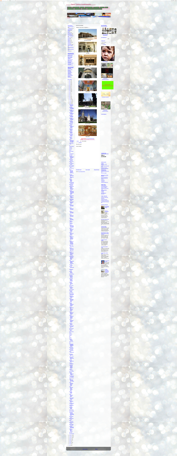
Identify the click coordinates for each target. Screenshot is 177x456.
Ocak (70, 443)
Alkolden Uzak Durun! (71, 162)
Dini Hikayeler (70, 33)
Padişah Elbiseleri (71, 221)
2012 (69, 97)
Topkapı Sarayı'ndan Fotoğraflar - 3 (71, 212)
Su (69, 145)
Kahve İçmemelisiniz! (71, 352)
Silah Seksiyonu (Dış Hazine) (71, 376)
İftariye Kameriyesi (71, 420)
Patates (70, 335)
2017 (69, 91)
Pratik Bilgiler (70, 44)
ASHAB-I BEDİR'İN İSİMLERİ (104, 190)
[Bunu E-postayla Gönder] (82, 141)
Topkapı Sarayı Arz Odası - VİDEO (71, 202)
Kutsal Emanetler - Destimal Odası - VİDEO (71, 384)
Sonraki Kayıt (78, 169)
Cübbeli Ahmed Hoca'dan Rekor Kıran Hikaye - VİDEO (71, 258)
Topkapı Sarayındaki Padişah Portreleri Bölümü (71, 317)
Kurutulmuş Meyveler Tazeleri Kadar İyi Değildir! (71, 366)
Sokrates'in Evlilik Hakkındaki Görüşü (104, 226)
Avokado (70, 147)
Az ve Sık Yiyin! (71, 168)
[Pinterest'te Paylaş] (85, 141)
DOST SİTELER (96, 7)
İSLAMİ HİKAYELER (71, 49)
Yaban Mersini (71, 153)
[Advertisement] (84, 22)
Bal (69, 336)
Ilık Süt (70, 337)
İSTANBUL (80, 142)
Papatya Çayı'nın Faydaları (71, 340)
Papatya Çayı (71, 341)
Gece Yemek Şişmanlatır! (71, 350)
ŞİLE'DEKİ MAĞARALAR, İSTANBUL (71, 108)
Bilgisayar (69, 32)
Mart (70, 441)
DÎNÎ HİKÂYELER (105, 61)
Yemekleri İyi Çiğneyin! (71, 160)
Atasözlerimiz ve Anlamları (70, 30)
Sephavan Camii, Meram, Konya (70, 55)
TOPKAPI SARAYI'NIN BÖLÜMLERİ (71, 427)
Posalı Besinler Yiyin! (71, 167)
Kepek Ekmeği (71, 328)
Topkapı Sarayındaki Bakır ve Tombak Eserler (71, 230)
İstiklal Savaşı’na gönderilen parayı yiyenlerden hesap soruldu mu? (105, 170)
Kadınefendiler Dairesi (71, 405)
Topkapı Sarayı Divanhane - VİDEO (71, 200)
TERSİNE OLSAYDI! (105, 79)
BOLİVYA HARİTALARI (69, 76)
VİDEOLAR (102, 7)
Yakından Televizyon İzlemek (71, 287)
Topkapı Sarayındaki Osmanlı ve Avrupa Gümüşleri (71, 253)
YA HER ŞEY (105, 78)
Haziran (71, 437)
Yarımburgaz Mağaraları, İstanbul (71, 105)
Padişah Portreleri (71, 223)
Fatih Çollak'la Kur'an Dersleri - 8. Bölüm (104, 187)
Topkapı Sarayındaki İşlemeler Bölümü (71, 313)
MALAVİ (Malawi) (70, 75)
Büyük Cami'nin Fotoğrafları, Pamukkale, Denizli (70, 62)
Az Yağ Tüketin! (71, 165)
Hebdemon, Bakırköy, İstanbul (71, 130)
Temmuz (71, 436)
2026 (69, 80)
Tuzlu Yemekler (71, 289)
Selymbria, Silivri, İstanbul (70, 138)
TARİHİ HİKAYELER (71, 47)
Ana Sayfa (69, 7)
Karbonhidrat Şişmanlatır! (71, 348)
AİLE (68, 31)
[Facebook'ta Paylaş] (84, 141)
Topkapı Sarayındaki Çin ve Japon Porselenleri (71, 226)
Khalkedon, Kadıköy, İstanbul (71, 132)
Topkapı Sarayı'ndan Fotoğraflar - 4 (71, 215)
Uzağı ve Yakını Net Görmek (71, 294)
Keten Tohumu (71, 331)
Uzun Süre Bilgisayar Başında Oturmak (71, 276)
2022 (69, 85)
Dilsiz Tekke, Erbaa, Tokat (105, 219)
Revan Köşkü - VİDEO (71, 417)
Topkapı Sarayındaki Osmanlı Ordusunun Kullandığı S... (71, 238)
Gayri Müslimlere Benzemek (103, 193)
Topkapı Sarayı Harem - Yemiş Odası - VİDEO (71, 196)
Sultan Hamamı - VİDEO (71, 403)
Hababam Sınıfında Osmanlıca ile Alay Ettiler (104, 168)
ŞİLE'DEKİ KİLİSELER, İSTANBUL (71, 116)
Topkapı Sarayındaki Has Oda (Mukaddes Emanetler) (71, 242)
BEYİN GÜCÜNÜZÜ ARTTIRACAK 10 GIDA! (71, 140)
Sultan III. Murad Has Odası (71, 401)
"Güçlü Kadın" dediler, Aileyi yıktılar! (107, 207)
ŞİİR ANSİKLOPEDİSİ (88, 7)
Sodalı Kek (102, 198)
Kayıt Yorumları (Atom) (81, 171)
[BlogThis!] (83, 141)
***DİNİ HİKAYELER (70, 26)
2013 (69, 96)
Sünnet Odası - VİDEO (71, 422)
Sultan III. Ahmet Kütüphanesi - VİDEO (71, 373)
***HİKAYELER (70, 28)
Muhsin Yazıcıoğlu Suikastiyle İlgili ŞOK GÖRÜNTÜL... (71, 172)
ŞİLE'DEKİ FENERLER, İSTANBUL (71, 119)
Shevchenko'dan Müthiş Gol (71, 183)
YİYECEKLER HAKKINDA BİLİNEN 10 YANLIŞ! (71, 345)
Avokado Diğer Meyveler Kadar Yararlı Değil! (71, 358)
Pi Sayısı (69, 43)
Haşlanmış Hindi (70, 330)
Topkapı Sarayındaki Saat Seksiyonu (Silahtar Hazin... (71, 309)
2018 (69, 90)
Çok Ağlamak (71, 292)
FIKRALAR (69, 37)
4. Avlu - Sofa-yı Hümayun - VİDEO (71, 398)
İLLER (106, 7)
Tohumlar (70, 148)
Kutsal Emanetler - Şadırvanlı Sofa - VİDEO (71, 380)
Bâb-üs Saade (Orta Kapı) (71, 424)
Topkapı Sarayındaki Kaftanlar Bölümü (71, 320)
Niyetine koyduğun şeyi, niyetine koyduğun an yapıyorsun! (107, 271)
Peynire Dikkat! (71, 371)
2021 (69, 86)
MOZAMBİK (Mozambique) (70, 72)
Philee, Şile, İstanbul (71, 124)
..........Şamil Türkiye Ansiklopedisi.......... (80, 4)
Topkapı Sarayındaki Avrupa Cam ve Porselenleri (71, 249)
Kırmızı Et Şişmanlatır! (71, 363)
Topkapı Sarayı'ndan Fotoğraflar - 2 (71, 209)
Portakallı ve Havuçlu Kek (105, 200)
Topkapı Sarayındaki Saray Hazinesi (71, 233)
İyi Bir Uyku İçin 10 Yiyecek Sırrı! (71, 326)
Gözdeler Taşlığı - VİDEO (70, 392)
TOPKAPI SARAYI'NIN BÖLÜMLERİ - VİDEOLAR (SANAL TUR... (71, 192)
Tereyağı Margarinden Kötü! (71, 361)
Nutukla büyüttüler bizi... (104, 182)
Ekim (70, 102)
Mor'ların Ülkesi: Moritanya (70, 70)
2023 (69, 84)
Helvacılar (70, 432)
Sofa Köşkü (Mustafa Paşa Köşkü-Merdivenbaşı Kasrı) (71, 414)
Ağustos (71, 435)
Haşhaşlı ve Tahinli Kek (104, 197)
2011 (69, 98)
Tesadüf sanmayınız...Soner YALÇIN (104, 164)
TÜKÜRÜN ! (103, 181)
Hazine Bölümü (71, 377)
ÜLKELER (82, 7)
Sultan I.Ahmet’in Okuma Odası (71, 395)
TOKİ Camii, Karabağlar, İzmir (70, 64)
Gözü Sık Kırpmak (70, 265)
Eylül (70, 103)
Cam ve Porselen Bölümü (71, 324)
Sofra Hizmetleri (71, 433)
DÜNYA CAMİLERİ (76, 7)
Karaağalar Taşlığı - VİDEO (71, 408)
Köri (69, 152)
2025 (69, 81)
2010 (69, 445)
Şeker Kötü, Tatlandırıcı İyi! (71, 355)
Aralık (70, 99)
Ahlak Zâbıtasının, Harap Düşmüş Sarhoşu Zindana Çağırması (105, 233)
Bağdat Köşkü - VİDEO (71, 419)
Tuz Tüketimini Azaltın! (71, 164)
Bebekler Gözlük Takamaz (71, 272)
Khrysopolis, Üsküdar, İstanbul (71, 135)
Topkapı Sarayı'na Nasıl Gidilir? (71, 219)
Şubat (70, 442)
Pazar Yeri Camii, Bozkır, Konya (70, 60)
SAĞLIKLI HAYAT (70, 45)
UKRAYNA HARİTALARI (69, 74)
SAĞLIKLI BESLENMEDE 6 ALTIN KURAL (71, 157)
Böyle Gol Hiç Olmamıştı (71, 185)
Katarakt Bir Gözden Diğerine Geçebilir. (71, 279)
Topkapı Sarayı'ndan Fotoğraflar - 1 (71, 205)
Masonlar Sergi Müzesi (107, 211)
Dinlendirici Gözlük (71, 291)
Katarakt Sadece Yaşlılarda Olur (71, 283)
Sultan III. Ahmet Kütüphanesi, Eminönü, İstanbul (71, 304)
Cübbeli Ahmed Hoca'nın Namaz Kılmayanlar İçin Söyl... (71, 188)
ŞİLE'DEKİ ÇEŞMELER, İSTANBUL (71, 113)
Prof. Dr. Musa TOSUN (107, 261)
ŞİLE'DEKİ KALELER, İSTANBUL (71, 121)
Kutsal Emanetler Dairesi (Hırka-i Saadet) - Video (71, 388)
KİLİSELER (69, 42)
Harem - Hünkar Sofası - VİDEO (70, 180)
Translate (104, 44)
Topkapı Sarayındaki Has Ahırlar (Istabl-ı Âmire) (71, 300)
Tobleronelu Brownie (104, 199)
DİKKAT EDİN (70, 34)
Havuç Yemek (71, 285)
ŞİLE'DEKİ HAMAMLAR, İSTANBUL (71, 111)
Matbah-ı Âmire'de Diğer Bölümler (71, 430)
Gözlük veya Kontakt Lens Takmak (71, 297)
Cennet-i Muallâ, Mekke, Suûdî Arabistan (70, 58)
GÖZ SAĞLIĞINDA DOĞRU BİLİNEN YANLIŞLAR (71, 262)
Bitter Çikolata (71, 151)
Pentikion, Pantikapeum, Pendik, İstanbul (71, 126)
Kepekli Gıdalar (71, 146)
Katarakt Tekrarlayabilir (71, 267)
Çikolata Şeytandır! (71, 369)
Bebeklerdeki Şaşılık (71, 269)
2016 (69, 92)
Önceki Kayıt (96, 169)
